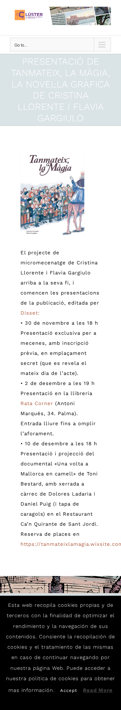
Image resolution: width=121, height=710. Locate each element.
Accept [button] (68, 690)
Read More (98, 690)
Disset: (30, 313)
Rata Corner (37, 403)
